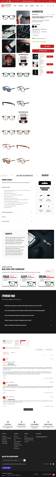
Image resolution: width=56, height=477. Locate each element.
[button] (54, 475)
